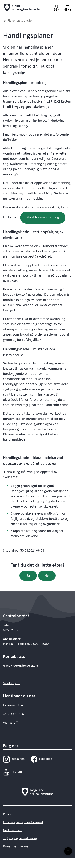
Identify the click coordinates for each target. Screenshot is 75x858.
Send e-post (11, 683)
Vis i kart (9, 722)
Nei (47, 575)
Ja (28, 575)
